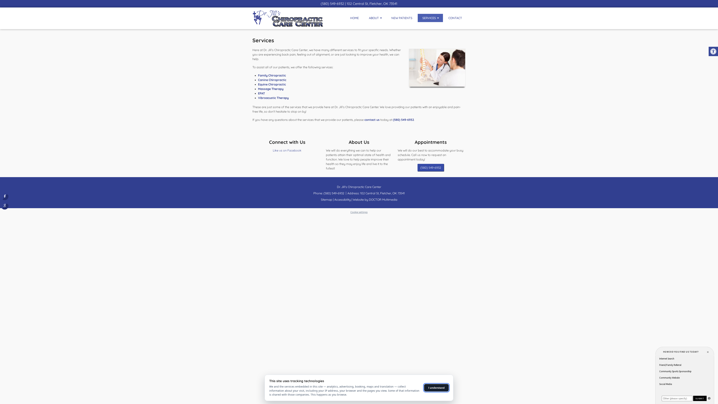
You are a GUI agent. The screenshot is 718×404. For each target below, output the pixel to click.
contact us (372, 120)
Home (354, 18)
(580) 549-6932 (332, 3)
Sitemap (326, 199)
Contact (455, 18)
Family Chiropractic (272, 75)
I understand (436, 387)
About (374, 18)
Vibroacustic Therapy (273, 98)
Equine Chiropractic (272, 84)
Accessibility (342, 199)
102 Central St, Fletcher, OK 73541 (372, 3)
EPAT (261, 93)
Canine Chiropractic (272, 80)
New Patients (401, 18)
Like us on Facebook (287, 150)
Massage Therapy (270, 89)
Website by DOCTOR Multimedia (375, 199)
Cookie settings (359, 212)
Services (429, 18)
